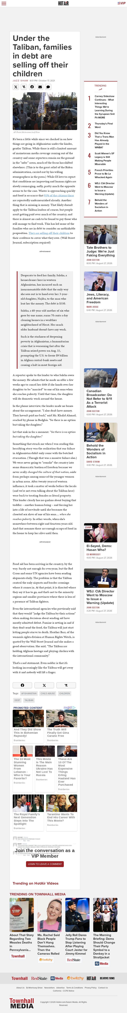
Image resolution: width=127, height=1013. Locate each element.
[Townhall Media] (22, 1003)
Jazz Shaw (20, 80)
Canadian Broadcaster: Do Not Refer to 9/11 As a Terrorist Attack (99, 399)
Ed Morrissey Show (34, 988)
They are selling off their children (49, 233)
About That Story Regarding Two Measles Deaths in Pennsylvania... (22, 942)
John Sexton (93, 259)
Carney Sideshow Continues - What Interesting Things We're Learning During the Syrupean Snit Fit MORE (105, 107)
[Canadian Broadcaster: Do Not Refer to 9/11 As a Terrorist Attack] (100, 377)
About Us (20, 988)
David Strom (93, 461)
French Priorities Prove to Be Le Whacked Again (104, 174)
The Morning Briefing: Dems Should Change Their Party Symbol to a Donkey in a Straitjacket (104, 946)
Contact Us (103, 988)
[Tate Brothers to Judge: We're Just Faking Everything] (100, 234)
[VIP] (121, 3)
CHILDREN (64, 693)
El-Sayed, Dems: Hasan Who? (99, 548)
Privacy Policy (90, 988)
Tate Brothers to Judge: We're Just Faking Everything (101, 251)
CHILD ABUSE (48, 693)
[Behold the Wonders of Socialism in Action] (100, 432)
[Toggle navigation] (4, 3)
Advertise (60, 988)
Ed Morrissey (94, 554)
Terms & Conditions (74, 988)
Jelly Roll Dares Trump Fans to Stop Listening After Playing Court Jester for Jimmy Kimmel (76, 944)
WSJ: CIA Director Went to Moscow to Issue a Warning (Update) (100, 597)
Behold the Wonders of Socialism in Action (96, 451)
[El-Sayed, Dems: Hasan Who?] (100, 532)
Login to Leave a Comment (45, 864)
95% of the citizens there (59, 195)
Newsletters (49, 988)
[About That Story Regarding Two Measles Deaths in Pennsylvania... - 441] (22, 915)
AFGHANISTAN (28, 693)
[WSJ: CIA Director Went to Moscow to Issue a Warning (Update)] (100, 578)
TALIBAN (29, 700)
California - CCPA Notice (63, 991)
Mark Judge (93, 306)
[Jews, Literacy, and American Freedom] (100, 281)
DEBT (17, 700)
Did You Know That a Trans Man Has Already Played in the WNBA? (104, 140)
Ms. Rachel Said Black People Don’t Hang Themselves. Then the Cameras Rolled (48, 944)
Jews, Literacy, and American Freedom (98, 298)
